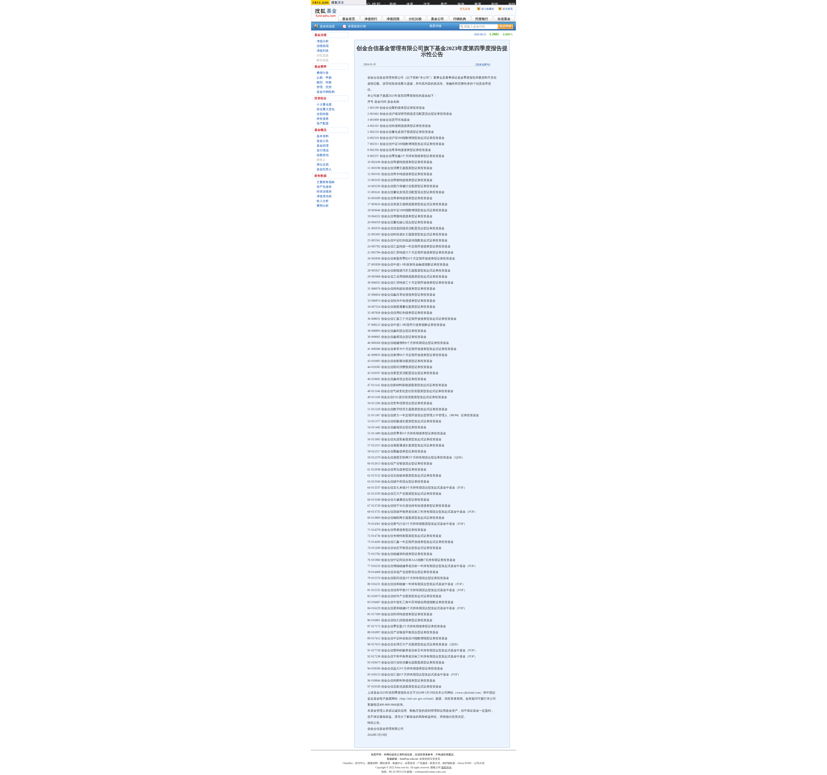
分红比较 (415, 19)
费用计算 (323, 73)
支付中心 (360, 763)
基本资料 (323, 136)
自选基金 (503, 19)
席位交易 (323, 164)
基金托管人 (324, 169)
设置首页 (410, 763)
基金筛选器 (327, 26)
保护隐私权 (448, 763)
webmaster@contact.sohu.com (430, 771)
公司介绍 (479, 763)
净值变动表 (324, 196)
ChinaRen (348, 763)
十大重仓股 (324, 104)
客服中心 (397, 763)
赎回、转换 (324, 82)
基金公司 (437, 19)
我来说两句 (482, 64)
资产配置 (323, 123)
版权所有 (446, 767)
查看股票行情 (357, 26)
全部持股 (323, 114)
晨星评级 (435, 26)
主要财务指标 (326, 182)
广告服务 (422, 763)
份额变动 (323, 155)
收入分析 (323, 201)
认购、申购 (324, 77)
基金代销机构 (326, 91)
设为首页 (507, 8)
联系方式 (435, 763)
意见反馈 (465, 8)
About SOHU (464, 763)
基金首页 (348, 19)
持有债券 (323, 118)
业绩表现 (323, 46)
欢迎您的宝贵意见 (430, 758)
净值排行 (370, 19)
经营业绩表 (324, 191)
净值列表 (323, 50)
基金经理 (323, 145)
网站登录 (385, 763)
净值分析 (323, 41)
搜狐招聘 (372, 763)
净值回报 (393, 19)
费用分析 (323, 205)
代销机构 (459, 19)
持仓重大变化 (326, 109)
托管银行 (481, 19)
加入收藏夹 (487, 8)
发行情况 (323, 150)
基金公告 (323, 141)
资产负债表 (324, 186)
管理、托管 (324, 87)
